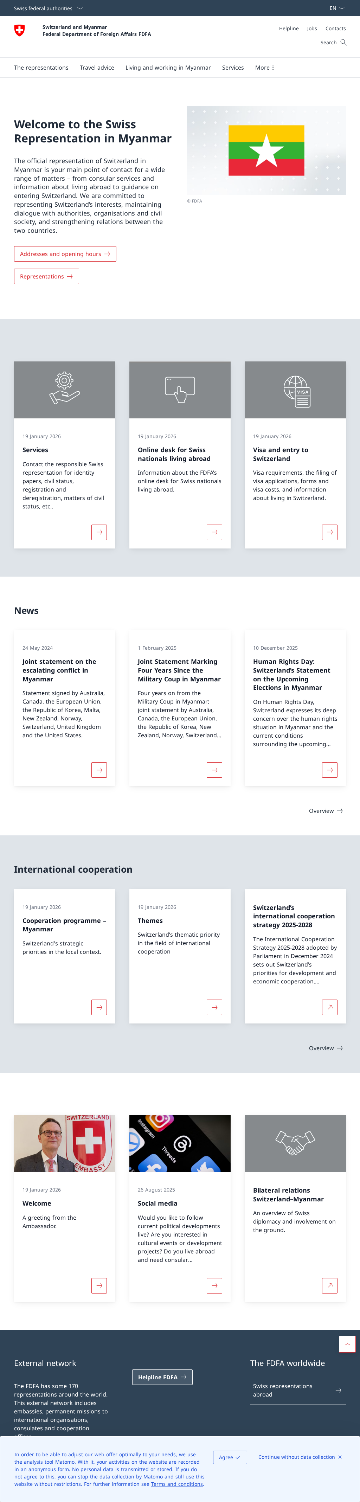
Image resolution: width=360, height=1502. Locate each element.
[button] (41, 67)
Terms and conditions (177, 1484)
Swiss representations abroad (283, 1390)
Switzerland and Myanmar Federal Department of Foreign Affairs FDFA (97, 30)
